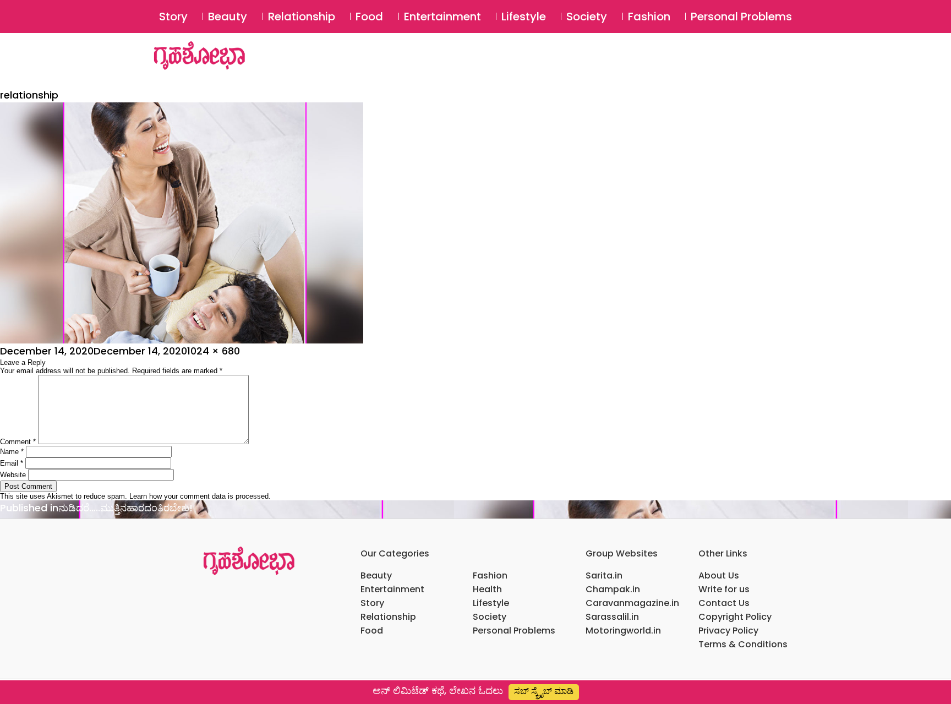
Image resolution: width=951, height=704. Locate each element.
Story (173, 16)
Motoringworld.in (623, 630)
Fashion (649, 16)
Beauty (227, 16)
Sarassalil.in (612, 616)
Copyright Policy (735, 616)
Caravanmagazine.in (632, 603)
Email (11, 463)
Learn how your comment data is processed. (200, 496)
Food (369, 16)
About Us (718, 575)
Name (12, 451)
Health (487, 589)
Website (13, 475)
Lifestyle (523, 16)
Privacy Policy (728, 630)
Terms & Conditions (743, 644)
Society (586, 16)
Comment (18, 442)
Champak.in (613, 589)
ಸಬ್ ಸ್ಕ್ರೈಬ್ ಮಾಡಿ (543, 691)
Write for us (724, 589)
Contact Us (724, 603)
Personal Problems (741, 16)
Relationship (301, 16)
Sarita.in (604, 575)
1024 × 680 (213, 351)
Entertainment (442, 16)
